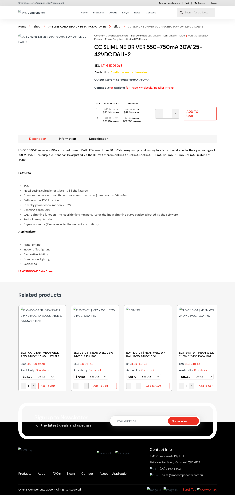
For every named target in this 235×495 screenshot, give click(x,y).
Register (119, 88)
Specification (98, 139)
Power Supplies (113, 39)
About (113, 12)
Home (84, 12)
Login (214, 3)
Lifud (117, 26)
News (137, 12)
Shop (37, 26)
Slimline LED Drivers (136, 39)
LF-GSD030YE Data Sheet (36, 271)
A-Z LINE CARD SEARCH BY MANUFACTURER (77, 26)
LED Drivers (170, 35)
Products (98, 12)
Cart (187, 3)
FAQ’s (125, 12)
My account (200, 3)
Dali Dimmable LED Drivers (146, 35)
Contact (151, 12)
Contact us (102, 88)
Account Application (169, 3)
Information (67, 139)
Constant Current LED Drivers (111, 35)
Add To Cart (192, 114)
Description (37, 139)
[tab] (38, 139)
